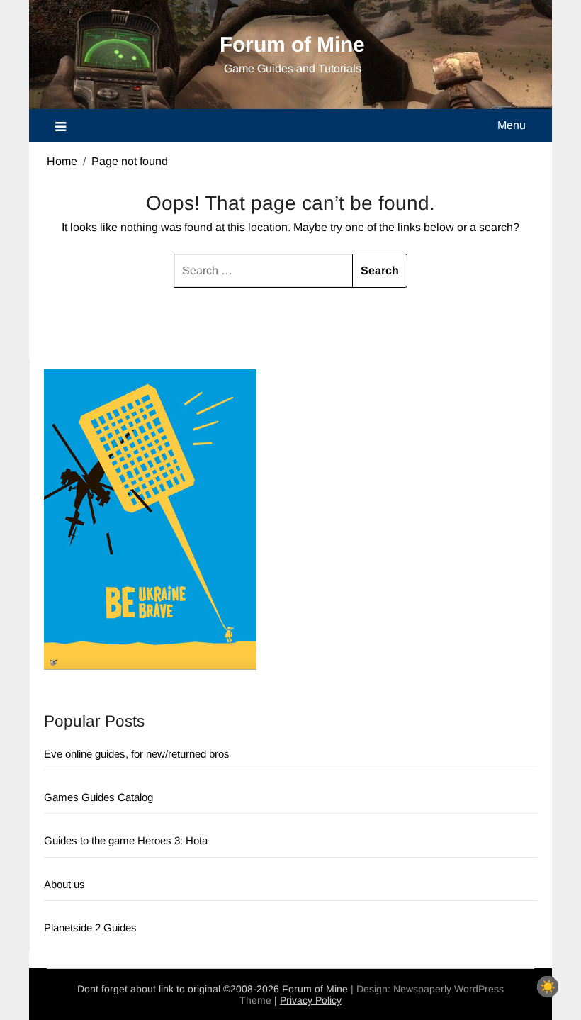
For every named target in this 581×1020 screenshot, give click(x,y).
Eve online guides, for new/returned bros (137, 754)
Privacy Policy (311, 1000)
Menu (511, 125)
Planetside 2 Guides (90, 927)
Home (62, 161)
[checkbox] (547, 986)
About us (64, 884)
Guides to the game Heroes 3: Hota (126, 840)
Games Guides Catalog (98, 797)
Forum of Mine (292, 44)
